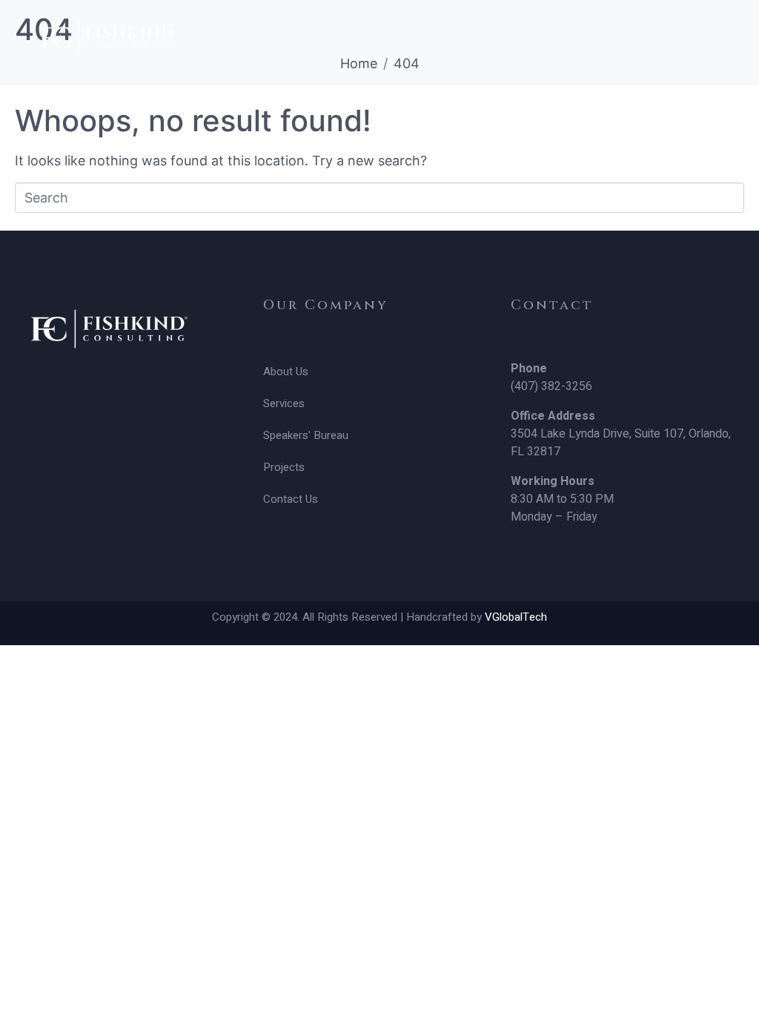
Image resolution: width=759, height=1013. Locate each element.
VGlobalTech (516, 617)
